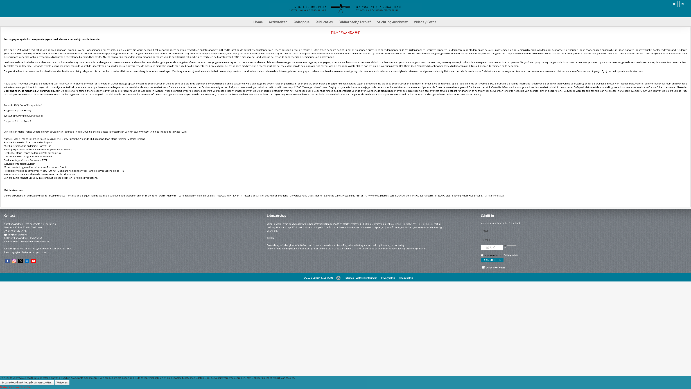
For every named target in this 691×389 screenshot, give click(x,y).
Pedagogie (301, 22)
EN (682, 4)
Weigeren (62, 382)
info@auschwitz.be (17, 234)
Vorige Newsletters (495, 267)
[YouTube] (33, 260)
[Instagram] (14, 260)
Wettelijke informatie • (367, 277)
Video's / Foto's (425, 22)
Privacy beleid (511, 255)
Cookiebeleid (406, 277)
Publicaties (324, 22)
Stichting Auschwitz (392, 22)
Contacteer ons (331, 223)
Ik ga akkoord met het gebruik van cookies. (27, 382)
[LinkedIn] (27, 260)
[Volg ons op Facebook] (7, 260)
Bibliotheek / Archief (355, 22)
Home (258, 22)
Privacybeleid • (389, 277)
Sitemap (350, 277)
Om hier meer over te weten (15, 387)
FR (674, 4)
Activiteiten (278, 22)
